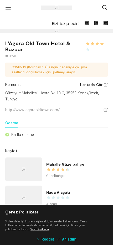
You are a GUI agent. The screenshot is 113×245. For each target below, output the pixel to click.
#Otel (10, 56)
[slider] (96, 43)
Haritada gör (94, 84)
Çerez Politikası (39, 229)
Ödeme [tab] (11, 122)
